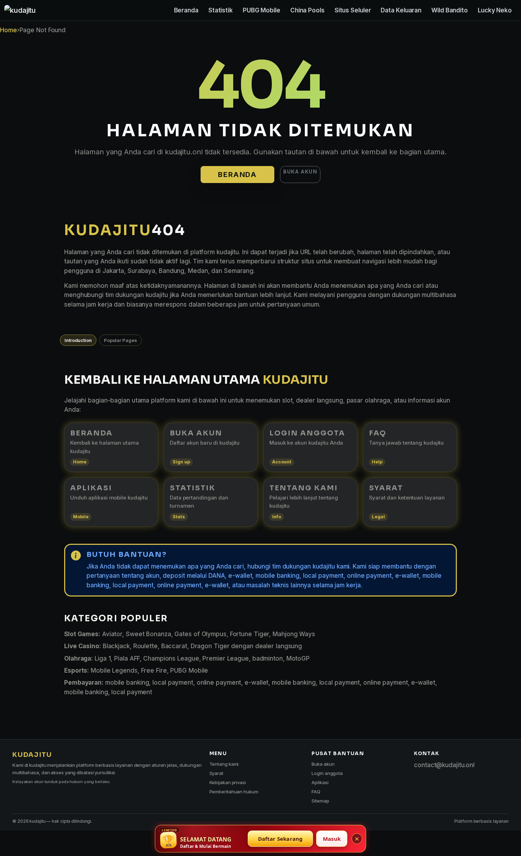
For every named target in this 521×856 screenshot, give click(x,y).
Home (8, 30)
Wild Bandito (449, 10)
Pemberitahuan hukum (233, 791)
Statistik (220, 10)
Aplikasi (320, 782)
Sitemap (320, 801)
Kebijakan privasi (227, 782)
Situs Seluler (353, 10)
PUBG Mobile (261, 10)
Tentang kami (224, 764)
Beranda (186, 10)
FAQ (316, 791)
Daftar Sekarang (280, 838)
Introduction (78, 340)
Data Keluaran (401, 10)
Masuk (332, 838)
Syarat (216, 773)
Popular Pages (120, 340)
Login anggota (327, 773)
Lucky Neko (495, 10)
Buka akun (300, 172)
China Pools (307, 10)
